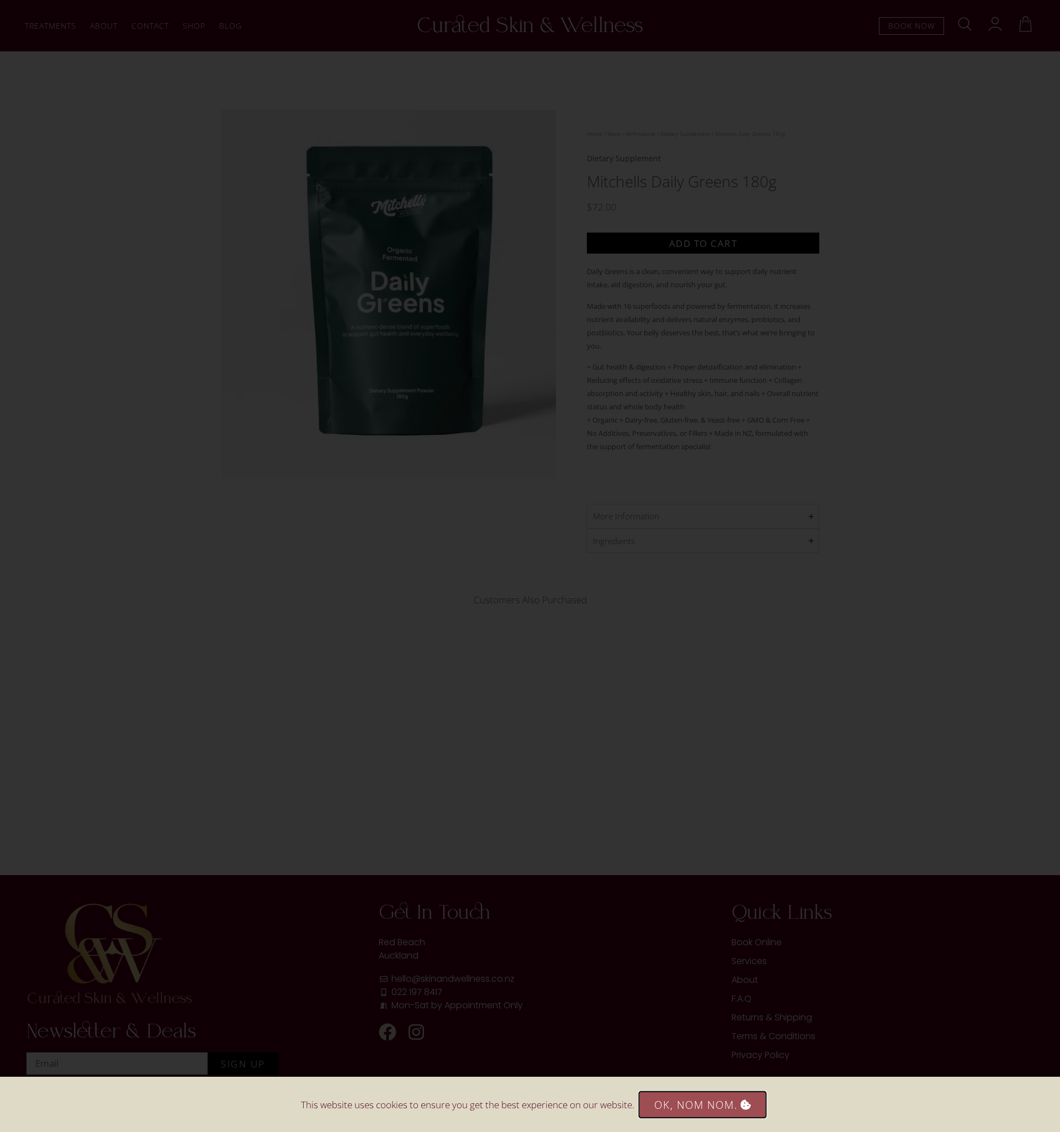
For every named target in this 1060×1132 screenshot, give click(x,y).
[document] (530, 566)
